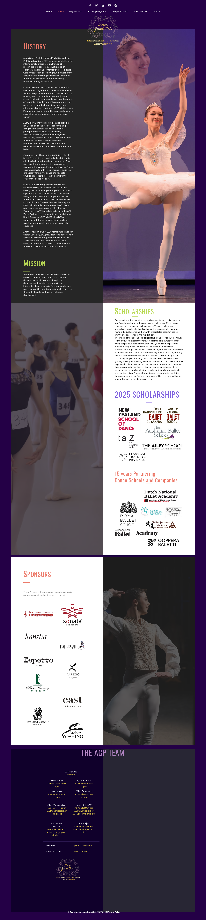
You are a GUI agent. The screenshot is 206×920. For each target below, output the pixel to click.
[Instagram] (103, 5)
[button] (96, 11)
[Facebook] (90, 5)
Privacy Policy (114, 912)
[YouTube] (109, 5)
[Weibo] (116, 5)
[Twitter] (96, 5)
